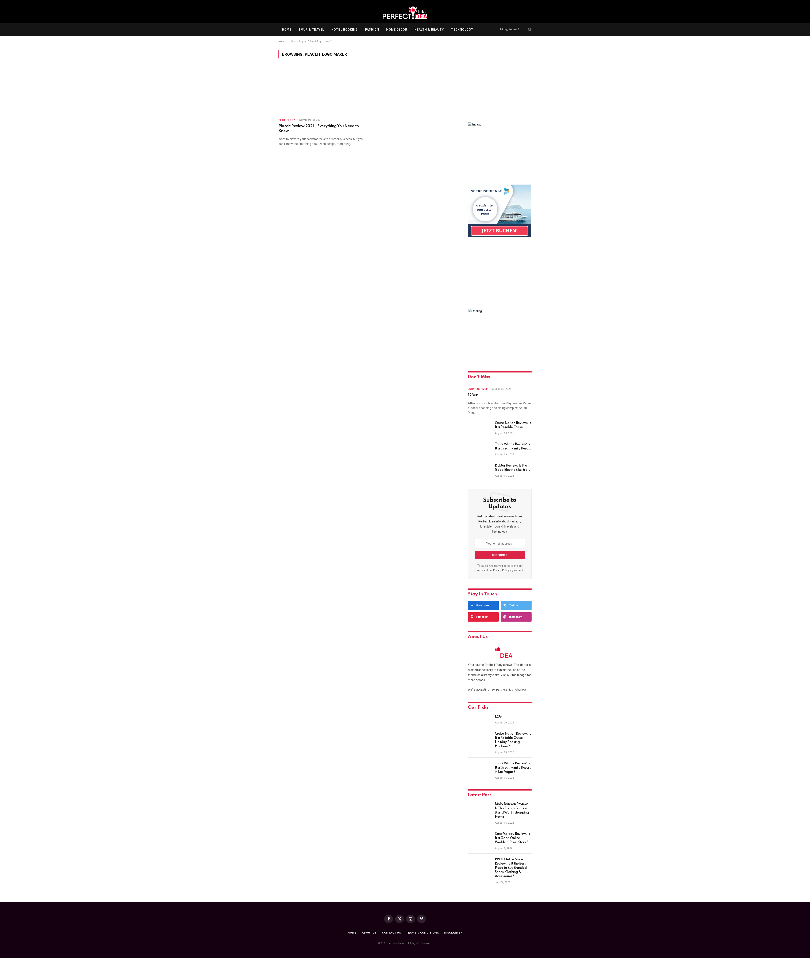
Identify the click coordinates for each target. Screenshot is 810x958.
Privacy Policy (501, 570)
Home (286, 29)
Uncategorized (478, 389)
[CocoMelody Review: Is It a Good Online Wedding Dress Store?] (479, 839)
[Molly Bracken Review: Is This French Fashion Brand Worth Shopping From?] (479, 810)
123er (473, 395)
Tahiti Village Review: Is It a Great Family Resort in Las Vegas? (513, 447)
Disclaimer (453, 932)
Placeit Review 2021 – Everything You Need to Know (318, 128)
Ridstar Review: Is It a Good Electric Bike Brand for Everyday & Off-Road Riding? (513, 468)
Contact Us (391, 932)
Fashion (372, 29)
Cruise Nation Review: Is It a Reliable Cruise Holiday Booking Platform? (513, 425)
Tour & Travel (311, 29)
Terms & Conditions (422, 932)
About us (369, 932)
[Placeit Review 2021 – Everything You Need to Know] (320, 91)
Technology (462, 29)
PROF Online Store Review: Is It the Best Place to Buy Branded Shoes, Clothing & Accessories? (511, 868)
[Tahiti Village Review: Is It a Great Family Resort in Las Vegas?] (479, 450)
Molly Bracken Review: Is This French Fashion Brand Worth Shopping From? (512, 811)
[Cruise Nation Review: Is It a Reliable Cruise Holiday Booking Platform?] (479, 429)
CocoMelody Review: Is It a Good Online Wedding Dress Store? (512, 838)
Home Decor (396, 29)
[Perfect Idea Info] (405, 11)
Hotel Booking (344, 29)
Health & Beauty (429, 29)
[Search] (529, 29)
